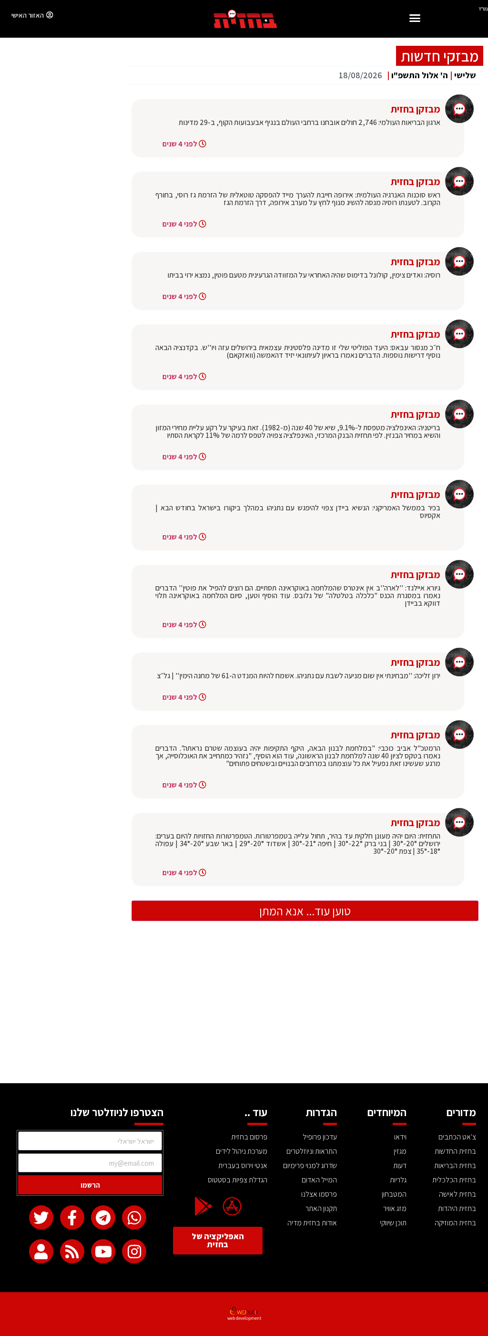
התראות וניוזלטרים (311, 1151)
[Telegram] (103, 1217)
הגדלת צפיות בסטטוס (237, 1180)
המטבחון (394, 1194)
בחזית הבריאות (455, 1165)
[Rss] (72, 1251)
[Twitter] (41, 1217)
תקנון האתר (321, 1208)
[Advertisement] (244, 1011)
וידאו (400, 1137)
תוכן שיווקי (393, 1223)
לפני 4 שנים (180, 144)
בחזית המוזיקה (455, 1223)
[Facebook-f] (72, 1217)
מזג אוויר (395, 1208)
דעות (400, 1165)
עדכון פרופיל (320, 1137)
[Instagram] (134, 1251)
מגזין (400, 1151)
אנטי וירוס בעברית (242, 1165)
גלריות (398, 1180)
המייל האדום (319, 1180)
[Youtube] (103, 1251)
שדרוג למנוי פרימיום (310, 1165)
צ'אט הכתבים (457, 1137)
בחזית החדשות (455, 1151)
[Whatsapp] (134, 1217)
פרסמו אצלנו (319, 1194)
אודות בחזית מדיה (312, 1223)
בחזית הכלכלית (454, 1180)
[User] (41, 1251)
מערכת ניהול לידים (241, 1151)
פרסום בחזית (249, 1137)
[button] (415, 19)
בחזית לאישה (457, 1194)
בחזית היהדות (457, 1208)
